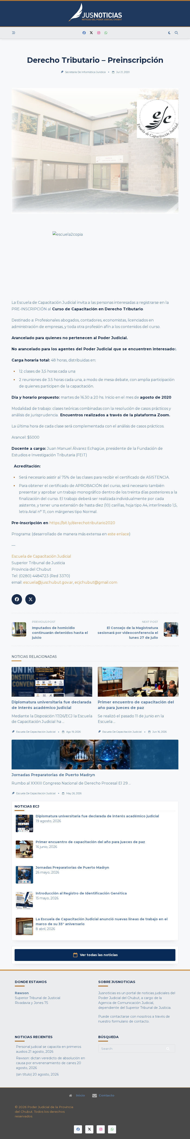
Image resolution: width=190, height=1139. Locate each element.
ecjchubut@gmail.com (96, 582)
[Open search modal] (176, 33)
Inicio (80, 1095)
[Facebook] (84, 33)
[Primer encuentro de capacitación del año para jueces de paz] (138, 682)
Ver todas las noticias (99, 955)
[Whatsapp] (106, 33)
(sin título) (24, 1074)
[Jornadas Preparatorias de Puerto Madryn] (95, 754)
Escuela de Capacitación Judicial (42, 556)
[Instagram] (99, 33)
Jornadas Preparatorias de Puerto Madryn (53, 775)
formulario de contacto (130, 1021)
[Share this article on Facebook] (17, 599)
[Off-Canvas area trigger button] (14, 33)
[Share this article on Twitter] (30, 599)
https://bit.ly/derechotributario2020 (82, 523)
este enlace (118, 534)
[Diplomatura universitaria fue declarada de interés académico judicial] (52, 682)
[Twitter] (91, 33)
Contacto (106, 1095)
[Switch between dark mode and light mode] (170, 33)
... (63, 721)
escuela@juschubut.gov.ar (48, 582)
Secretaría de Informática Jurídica (85, 72)
